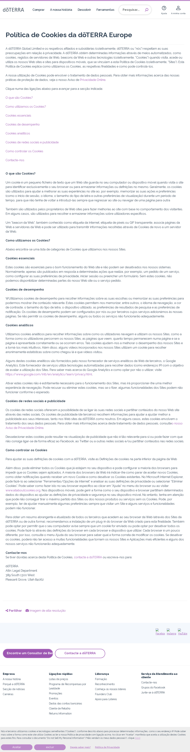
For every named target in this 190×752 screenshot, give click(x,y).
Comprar (38, 10)
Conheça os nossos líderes (110, 689)
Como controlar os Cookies (24, 151)
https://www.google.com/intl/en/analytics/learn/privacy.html (49, 374)
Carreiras (8, 694)
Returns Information (60, 713)
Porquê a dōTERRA (14, 684)
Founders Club (103, 694)
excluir (50, 747)
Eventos (53, 698)
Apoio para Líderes (106, 699)
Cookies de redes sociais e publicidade (32, 142)
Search (146, 10)
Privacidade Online (92, 80)
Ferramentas (105, 10)
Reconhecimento (105, 684)
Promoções (55, 693)
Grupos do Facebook (153, 687)
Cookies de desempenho (23, 124)
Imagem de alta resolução (47, 610)
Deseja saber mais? (80, 747)
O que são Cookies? (19, 97)
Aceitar (16, 747)
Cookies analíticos (18, 133)
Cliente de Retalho (59, 708)
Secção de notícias (14, 689)
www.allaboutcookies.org (23, 490)
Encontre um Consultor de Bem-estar (30, 653)
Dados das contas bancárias (65, 703)
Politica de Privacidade (107, 747)
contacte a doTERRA (88, 557)
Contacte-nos (15, 160)
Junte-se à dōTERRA (153, 692)
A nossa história (61, 10)
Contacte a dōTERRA (80, 653)
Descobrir (84, 10)
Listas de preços (58, 679)
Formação (101, 679)
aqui (137, 738)
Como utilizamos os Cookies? (26, 106)
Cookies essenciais (18, 115)
